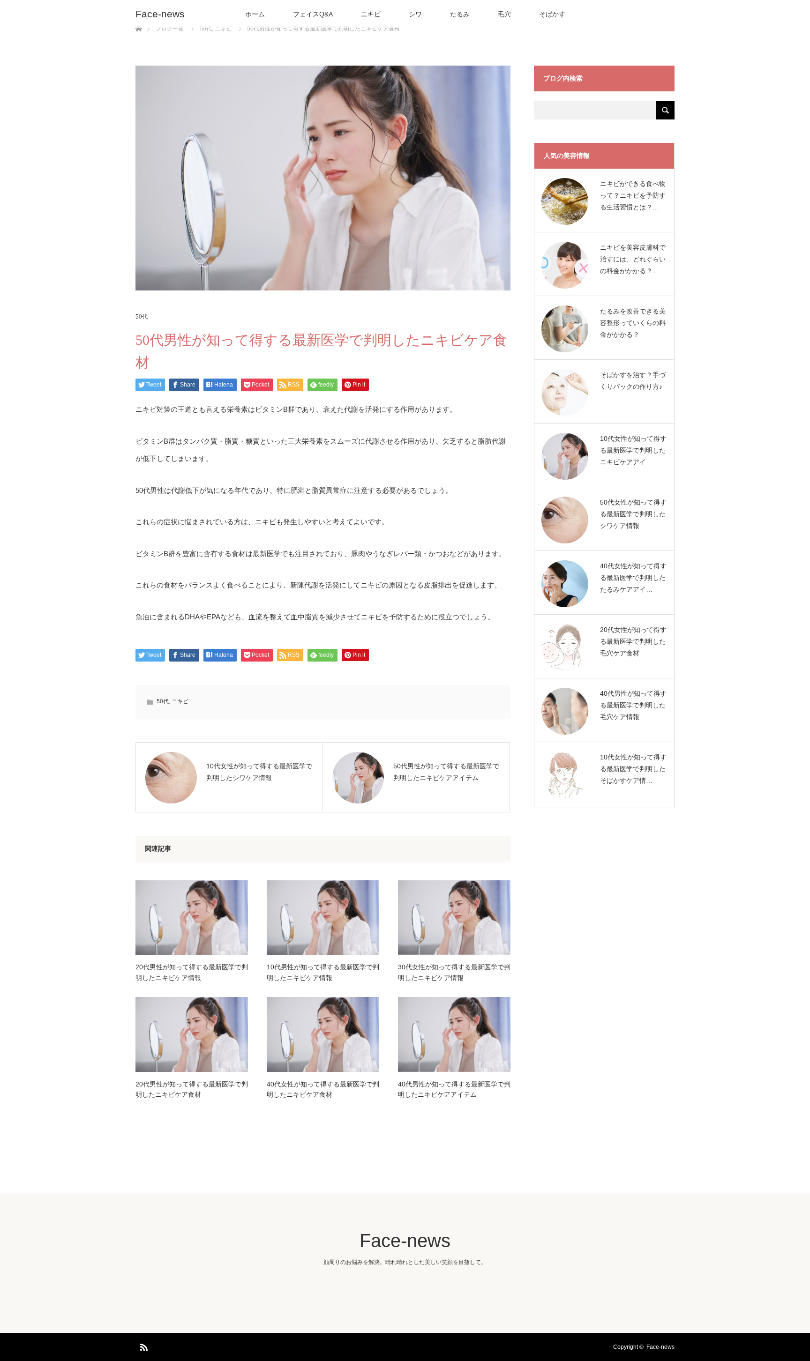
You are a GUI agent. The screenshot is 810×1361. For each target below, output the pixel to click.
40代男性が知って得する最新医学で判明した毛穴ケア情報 (633, 705)
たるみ (460, 14)
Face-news (160, 13)
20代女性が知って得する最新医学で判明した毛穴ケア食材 (633, 641)
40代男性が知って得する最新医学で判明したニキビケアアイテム (454, 1089)
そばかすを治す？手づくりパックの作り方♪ (633, 380)
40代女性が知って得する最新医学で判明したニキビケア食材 (323, 1089)
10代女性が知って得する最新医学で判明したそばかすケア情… (633, 768)
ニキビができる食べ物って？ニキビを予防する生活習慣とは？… (633, 195)
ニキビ (371, 14)
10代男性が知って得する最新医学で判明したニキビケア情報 (323, 972)
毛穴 (504, 14)
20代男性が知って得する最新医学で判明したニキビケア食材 (191, 1089)
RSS (142, 1346)
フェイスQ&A (313, 14)
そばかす (552, 14)
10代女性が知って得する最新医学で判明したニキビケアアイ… (633, 450)
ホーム (255, 14)
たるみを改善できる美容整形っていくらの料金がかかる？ (633, 322)
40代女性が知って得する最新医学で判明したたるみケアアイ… (633, 577)
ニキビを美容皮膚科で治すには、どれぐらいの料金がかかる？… (633, 259)
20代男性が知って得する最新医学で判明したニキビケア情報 (191, 972)
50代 (141, 317)
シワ (415, 14)
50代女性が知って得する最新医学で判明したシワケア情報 (633, 513)
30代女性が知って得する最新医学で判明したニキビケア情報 (454, 972)
